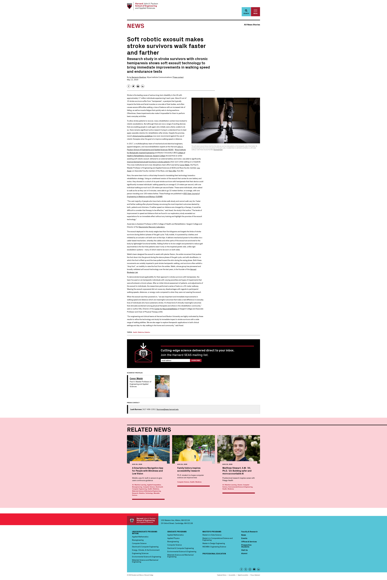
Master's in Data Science (211, 535)
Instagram (249, 569)
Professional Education (214, 553)
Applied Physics (173, 538)
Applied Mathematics (140, 537)
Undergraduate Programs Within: (144, 532)
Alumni (239, 485)
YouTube (254, 569)
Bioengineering (137, 487)
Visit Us (244, 550)
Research (135, 493)
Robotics (147, 332)
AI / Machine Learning (139, 485)
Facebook (241, 569)
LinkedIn (258, 569)
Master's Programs (211, 531)
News (243, 535)
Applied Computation (154, 485)
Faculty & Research (249, 531)
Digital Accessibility (243, 575)
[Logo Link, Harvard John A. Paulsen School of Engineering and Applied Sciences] (142, 6)
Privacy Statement (255, 575)
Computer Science (149, 487)
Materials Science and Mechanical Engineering (145, 561)
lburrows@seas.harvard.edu (168, 409)
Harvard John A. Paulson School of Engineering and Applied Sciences (142, 520)
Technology (149, 493)
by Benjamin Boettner (137, 77)
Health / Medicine (138, 332)
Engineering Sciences (140, 553)
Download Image (218, 150)
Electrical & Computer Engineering (145, 547)
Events (244, 538)
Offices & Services (249, 541)
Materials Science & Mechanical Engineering (146, 491)
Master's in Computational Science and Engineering (217, 539)
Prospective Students (246, 546)
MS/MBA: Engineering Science (214, 547)
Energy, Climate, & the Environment (146, 550)
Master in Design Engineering (213, 543)
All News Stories (252, 25)
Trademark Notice (221, 575)
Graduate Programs (177, 531)
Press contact (178, 77)
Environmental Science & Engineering (240, 487)
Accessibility (232, 575)
